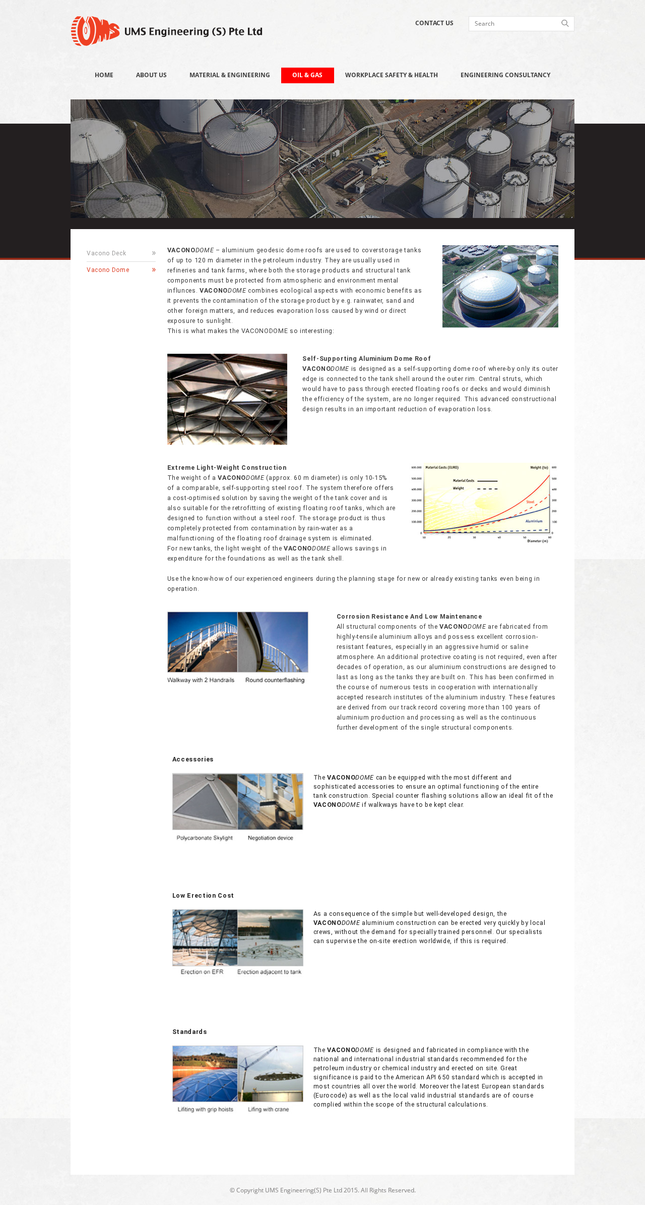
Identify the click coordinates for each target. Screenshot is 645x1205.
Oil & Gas (307, 75)
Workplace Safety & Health (391, 75)
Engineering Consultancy (505, 75)
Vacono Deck (106, 253)
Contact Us (434, 23)
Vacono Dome (108, 269)
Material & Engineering (229, 75)
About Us (151, 75)
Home (104, 75)
